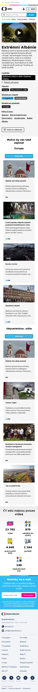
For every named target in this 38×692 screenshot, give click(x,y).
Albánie (5, 121)
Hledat (31, 15)
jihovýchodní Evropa (18, 115)
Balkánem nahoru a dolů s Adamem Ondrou (17, 77)
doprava (5, 115)
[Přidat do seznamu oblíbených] (32, 163)
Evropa (5, 90)
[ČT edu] (7, 9)
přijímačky (32, 19)
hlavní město (7, 118)
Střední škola (20, 98)
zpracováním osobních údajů (24, 606)
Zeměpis (6, 106)
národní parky (19, 118)
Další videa (19, 156)
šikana (14, 19)
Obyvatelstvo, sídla (19, 90)
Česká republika (22, 19)
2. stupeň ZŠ (8, 98)
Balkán (30, 118)
